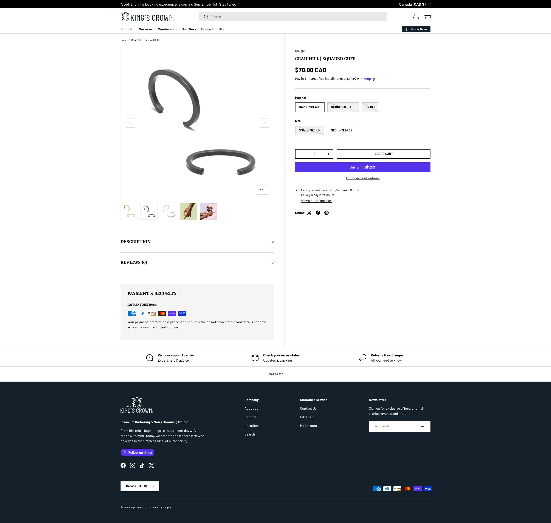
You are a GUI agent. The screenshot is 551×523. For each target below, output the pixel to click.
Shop (124, 29)
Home (124, 40)
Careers (251, 417)
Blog (222, 29)
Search (250, 434)
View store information (316, 201)
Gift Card (306, 417)
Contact (207, 29)
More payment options (363, 178)
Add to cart (384, 154)
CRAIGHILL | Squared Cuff (145, 40)
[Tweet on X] (309, 212)
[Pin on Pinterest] (326, 212)
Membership (167, 29)
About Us (251, 408)
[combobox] (293, 16)
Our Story (189, 29)
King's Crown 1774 (138, 507)
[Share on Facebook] (318, 212)
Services (146, 29)
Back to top (275, 374)
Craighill (300, 51)
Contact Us (308, 408)
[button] (428, 16)
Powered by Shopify (160, 507)
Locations (252, 425)
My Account (308, 425)
